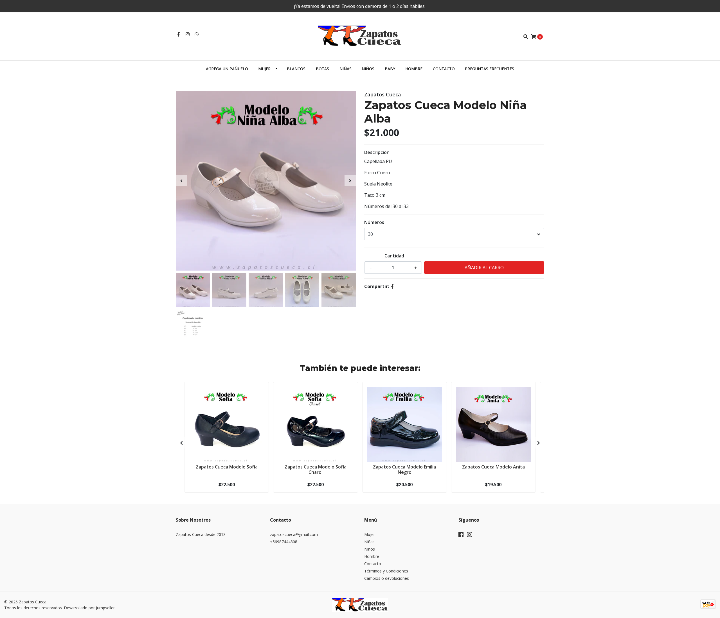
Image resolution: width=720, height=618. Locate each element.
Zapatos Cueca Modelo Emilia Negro (404, 469)
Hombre (413, 68)
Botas (322, 68)
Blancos (296, 68)
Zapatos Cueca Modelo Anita (493, 467)
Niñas (345, 68)
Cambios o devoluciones (386, 578)
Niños (368, 68)
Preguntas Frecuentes (489, 68)
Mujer (264, 68)
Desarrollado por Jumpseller (89, 607)
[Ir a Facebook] (178, 34)
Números (374, 222)
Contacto (444, 68)
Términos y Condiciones (386, 571)
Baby (390, 68)
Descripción (377, 152)
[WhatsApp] (196, 34)
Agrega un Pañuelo (227, 68)
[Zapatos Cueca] (360, 36)
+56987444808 (283, 541)
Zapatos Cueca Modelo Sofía (227, 467)
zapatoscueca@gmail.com (294, 534)
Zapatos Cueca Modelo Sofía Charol (315, 469)
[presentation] (181, 180)
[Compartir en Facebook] (392, 286)
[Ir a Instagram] (187, 34)
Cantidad (394, 256)
